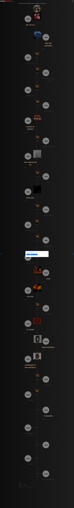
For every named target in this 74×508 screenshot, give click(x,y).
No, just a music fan (34, 254)
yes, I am (28, 254)
